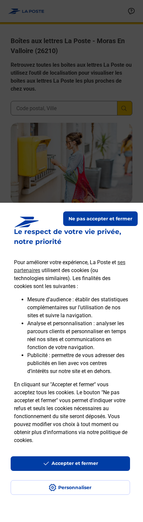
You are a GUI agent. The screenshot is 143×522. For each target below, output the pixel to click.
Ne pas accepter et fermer (100, 219)
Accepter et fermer (75, 463)
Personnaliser (74, 487)
